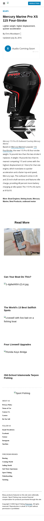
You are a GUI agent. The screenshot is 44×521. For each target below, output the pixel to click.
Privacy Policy (7, 405)
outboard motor (29, 201)
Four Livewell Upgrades (17, 344)
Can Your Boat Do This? (17, 276)
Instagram (5, 440)
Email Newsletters (8, 430)
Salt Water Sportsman (9, 469)
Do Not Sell (6, 419)
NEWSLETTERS (34, 3)
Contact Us (6, 412)
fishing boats (26, 199)
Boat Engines (14, 199)
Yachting (5, 480)
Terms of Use (6, 408)
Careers (4, 415)
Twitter (4, 437)
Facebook (5, 433)
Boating (5, 458)
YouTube (5, 444)
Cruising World (7, 462)
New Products (15, 201)
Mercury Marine (18, 147)
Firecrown (28, 504)
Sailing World (7, 465)
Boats (6, 11)
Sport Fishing (7, 472)
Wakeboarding (7, 476)
